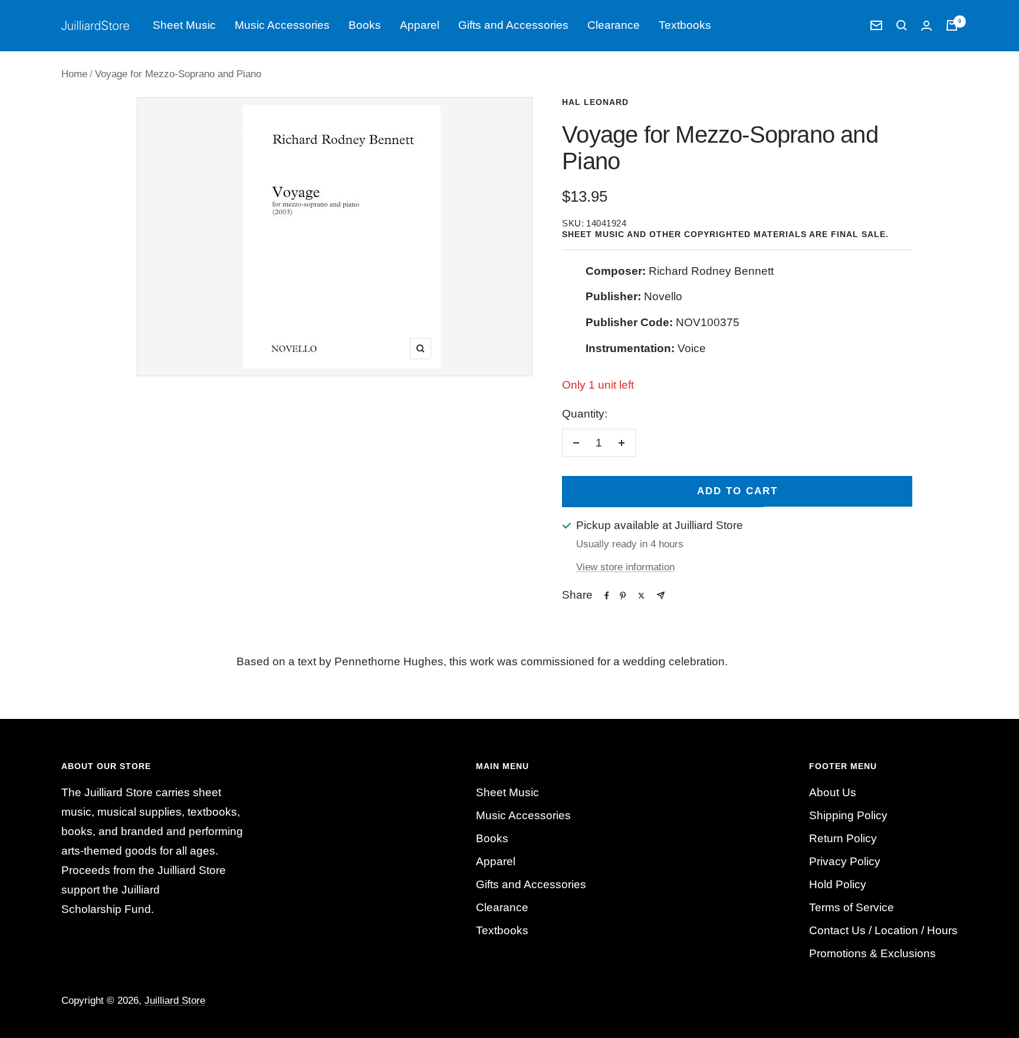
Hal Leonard (595, 102)
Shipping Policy (848, 815)
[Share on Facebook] (606, 596)
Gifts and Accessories (513, 25)
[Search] (901, 25)
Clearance (613, 25)
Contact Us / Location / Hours (883, 930)
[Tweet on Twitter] (641, 596)
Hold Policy (837, 884)
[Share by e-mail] (661, 595)
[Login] (926, 26)
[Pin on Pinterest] (623, 596)
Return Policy (843, 838)
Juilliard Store (174, 1000)
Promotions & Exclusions (872, 953)
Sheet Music (184, 25)
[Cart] (952, 25)
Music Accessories (282, 25)
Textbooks (685, 25)
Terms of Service (851, 907)
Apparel (419, 25)
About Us (832, 792)
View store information (625, 567)
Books (365, 25)
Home (74, 74)
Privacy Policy (844, 861)
